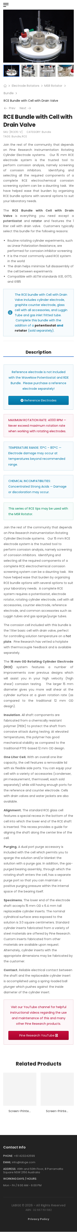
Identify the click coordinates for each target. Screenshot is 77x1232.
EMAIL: (7, 1162)
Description (38, 352)
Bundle (9, 93)
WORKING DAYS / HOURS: (20, 1179)
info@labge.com (23, 1162)
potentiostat (12, 221)
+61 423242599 (24, 1156)
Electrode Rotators (25, 86)
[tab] (38, 352)
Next (26, 108)
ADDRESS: (9, 1169)
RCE (24, 136)
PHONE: (8, 1156)
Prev (11, 108)
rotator (36, 221)
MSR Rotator (53, 86)
